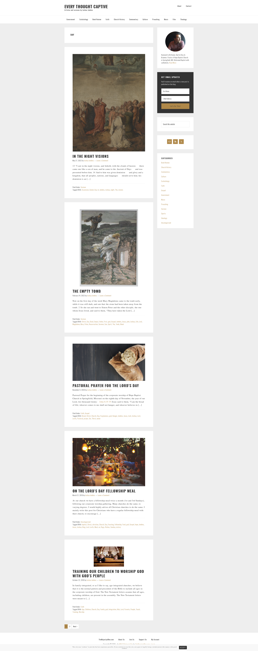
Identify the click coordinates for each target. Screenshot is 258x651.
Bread (84, 416)
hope (136, 524)
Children (88, 609)
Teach (138, 609)
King (83, 527)
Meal (96, 527)
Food (124, 524)
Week (122, 324)
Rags (102, 527)
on (99, 527)
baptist (84, 524)
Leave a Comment (102, 160)
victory (118, 527)
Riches (107, 527)
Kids (118, 609)
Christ (84, 321)
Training (75, 612)
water (99, 418)
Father (101, 321)
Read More (172, 63)
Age (83, 609)
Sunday (113, 527)
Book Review (165, 162)
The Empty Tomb (87, 291)
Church (94, 416)
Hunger (115, 416)
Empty (96, 321)
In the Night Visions (91, 156)
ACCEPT (183, 647)
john (128, 321)
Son (106, 324)
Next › (75, 626)
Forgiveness (104, 416)
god (109, 321)
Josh (129, 416)
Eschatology (165, 181)
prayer (86, 418)
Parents (127, 609)
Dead (91, 321)
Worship (81, 612)
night (112, 190)
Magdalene (76, 324)
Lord (140, 321)
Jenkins (102, 190)
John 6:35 (103, 401)
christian (95, 524)
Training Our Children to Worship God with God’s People (108, 573)
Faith (82, 413)
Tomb (117, 324)
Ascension (85, 190)
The (116, 190)
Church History (166, 167)
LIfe (137, 321)
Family (102, 609)
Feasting (111, 524)
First (105, 321)
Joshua (107, 190)
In (98, 190)
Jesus (124, 321)
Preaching (164, 204)
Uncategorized (86, 522)
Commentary (165, 172)
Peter (86, 324)
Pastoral (80, 418)
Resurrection (93, 324)
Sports (163, 213)
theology (164, 218)
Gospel (113, 321)
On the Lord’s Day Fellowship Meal (104, 490)
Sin (90, 418)
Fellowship (118, 524)
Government (165, 195)
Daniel (92, 190)
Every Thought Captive (86, 6)
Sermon (83, 187)
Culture (163, 176)
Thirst (94, 418)
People (133, 609)
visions (120, 190)
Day (96, 190)
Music (163, 199)
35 (110, 401)
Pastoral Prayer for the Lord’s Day (106, 385)
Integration (112, 609)
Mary (82, 324)
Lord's (74, 418)
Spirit (110, 324)
